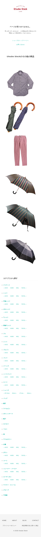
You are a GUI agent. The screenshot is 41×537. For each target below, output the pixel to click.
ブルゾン (6, 350)
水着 (4, 444)
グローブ (6, 490)
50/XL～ (24, 288)
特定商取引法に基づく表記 (30, 525)
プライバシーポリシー (9, 525)
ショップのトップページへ (20, 40)
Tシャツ (5, 317)
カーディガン (7, 477)
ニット (5, 341)
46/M (12, 288)
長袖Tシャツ (7, 325)
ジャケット (6, 285)
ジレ (4, 333)
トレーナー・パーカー (10, 468)
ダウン (5, 452)
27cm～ (22, 393)
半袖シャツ (6, 301)
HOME (4, 520)
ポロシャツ (6, 309)
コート (5, 460)
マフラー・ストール (9, 485)
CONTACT (35, 520)
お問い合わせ (20, 44)
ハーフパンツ (7, 374)
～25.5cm (6, 393)
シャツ (5, 293)
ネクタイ (6, 424)
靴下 (4, 419)
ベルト (5, 429)
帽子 (4, 403)
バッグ (5, 398)
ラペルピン (6, 408)
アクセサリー (7, 439)
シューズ (6, 390)
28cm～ (29, 393)
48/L (17, 288)
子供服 (5, 495)
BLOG (24, 520)
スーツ (5, 382)
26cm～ (14, 393)
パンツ (5, 358)
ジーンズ (6, 366)
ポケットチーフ (8, 413)
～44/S (5, 288)
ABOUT (14, 520)
